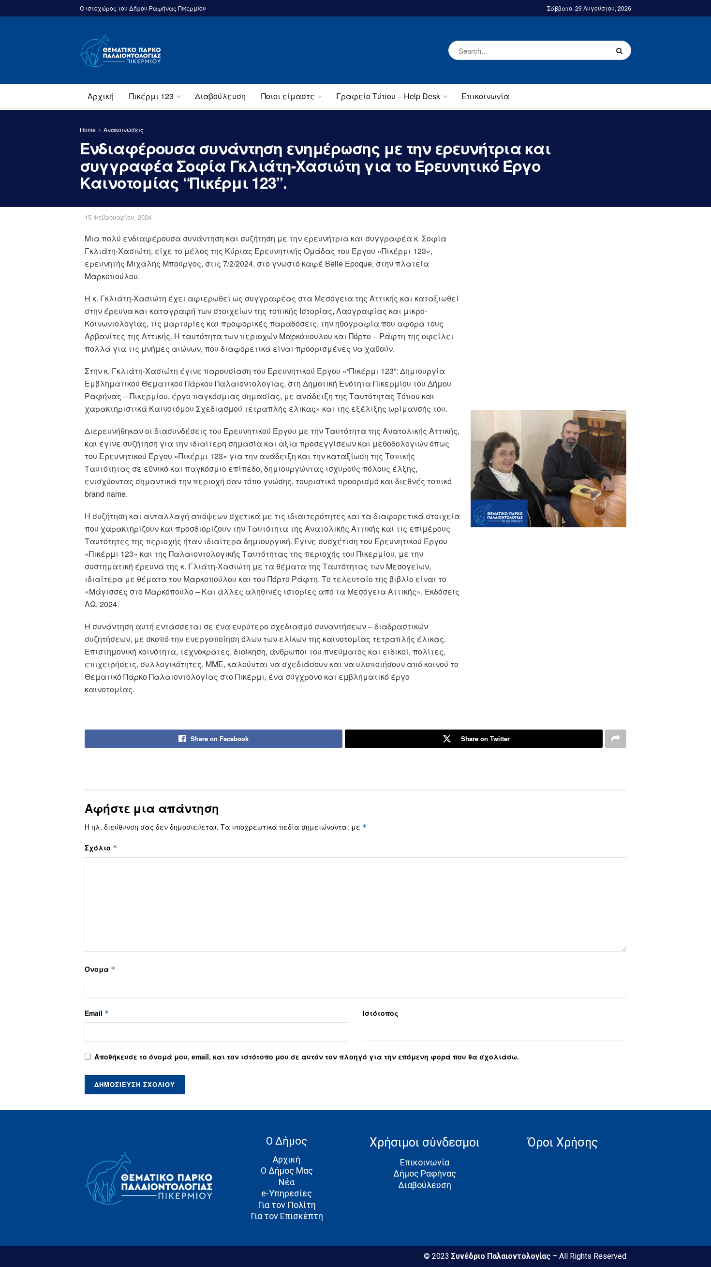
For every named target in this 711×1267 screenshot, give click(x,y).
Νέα (287, 1182)
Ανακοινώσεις (124, 129)
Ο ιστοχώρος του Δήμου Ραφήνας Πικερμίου (143, 8)
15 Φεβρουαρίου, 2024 (118, 217)
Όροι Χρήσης (562, 1142)
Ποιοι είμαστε (288, 96)
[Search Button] (621, 50)
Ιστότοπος (381, 1013)
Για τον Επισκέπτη (287, 1216)
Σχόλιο (101, 847)
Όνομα (100, 969)
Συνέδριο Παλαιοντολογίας (501, 1256)
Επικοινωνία (485, 96)
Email (97, 1013)
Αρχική (101, 96)
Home (88, 129)
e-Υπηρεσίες (286, 1193)
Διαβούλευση (220, 96)
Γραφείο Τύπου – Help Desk (388, 96)
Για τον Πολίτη (287, 1205)
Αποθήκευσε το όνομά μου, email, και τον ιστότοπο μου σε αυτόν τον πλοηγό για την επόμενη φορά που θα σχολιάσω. (306, 1056)
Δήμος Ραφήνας (424, 1173)
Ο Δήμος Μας (287, 1170)
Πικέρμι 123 (151, 96)
